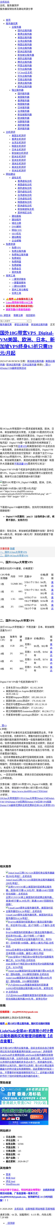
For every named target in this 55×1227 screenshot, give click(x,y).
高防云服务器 (25, 58)
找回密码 (30, 315)
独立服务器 (17, 90)
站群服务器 (23, 121)
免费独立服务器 (20, 254)
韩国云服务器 (25, 44)
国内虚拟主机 (25, 191)
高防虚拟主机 (25, 188)
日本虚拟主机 (25, 198)
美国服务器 (23, 97)
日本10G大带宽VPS (44, 805)
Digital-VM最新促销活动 (13, 368)
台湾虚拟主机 (25, 195)
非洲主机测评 (19, 170)
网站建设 (10, 174)
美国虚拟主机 (25, 184)
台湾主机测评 (19, 142)
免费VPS (16, 247)
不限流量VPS (21, 463)
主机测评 (10, 132)
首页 (8, 20)
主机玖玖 (4, 2)
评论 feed (10, 1181)
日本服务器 (23, 107)
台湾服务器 (23, 111)
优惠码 (30, 805)
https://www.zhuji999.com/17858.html (29, 791)
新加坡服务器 (25, 114)
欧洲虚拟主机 (25, 205)
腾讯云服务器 (25, 62)
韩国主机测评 (19, 146)
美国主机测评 (19, 135)
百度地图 (50, 1209)
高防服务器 (23, 125)
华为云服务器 (25, 69)
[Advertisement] (27, 397)
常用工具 (10, 275)
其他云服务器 (25, 86)
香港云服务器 (25, 34)
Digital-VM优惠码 (18, 802)
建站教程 (16, 237)
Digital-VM (42, 798)
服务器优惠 (12, 23)
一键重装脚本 (19, 282)
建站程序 (16, 219)
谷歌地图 (30, 1209)
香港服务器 (23, 100)
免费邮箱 (16, 265)
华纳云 (15, 1190)
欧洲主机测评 (19, 156)
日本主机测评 (19, 149)
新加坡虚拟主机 (26, 209)
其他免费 (16, 272)
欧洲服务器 (23, 118)
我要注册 (18, 315)
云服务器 (16, 27)
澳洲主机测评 (19, 163)
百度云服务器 (25, 79)
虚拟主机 (16, 177)
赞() (47, 364)
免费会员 (16, 268)
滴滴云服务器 (25, 83)
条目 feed (10, 1178)
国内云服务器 (25, 30)
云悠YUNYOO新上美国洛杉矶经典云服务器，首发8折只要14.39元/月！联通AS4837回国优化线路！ (30, 901)
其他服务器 (23, 128)
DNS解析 (16, 226)
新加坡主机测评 (20, 153)
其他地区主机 (25, 212)
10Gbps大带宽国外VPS (11, 798)
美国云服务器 (25, 37)
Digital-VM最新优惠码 (11, 805)
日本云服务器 (25, 48)
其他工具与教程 (20, 289)
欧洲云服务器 (25, 51)
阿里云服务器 (25, 65)
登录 (8, 1174)
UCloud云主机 (25, 72)
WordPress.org (13, 1184)
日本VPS (22, 446)
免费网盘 (16, 261)
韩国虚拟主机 (25, 202)
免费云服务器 (19, 251)
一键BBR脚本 (19, 286)
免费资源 (10, 244)
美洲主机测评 (19, 167)
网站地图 (40, 1209)
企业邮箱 (16, 240)
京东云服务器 (25, 76)
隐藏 (12, 548)
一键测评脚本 (19, 279)
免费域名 (16, 258)
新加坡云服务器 (26, 55)
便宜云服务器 (21, 324)
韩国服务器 (23, 104)
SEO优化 (16, 233)
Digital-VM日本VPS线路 (39, 802)
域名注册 (16, 223)
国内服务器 (23, 93)
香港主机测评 (19, 139)
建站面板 (16, 216)
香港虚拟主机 (25, 181)
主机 (25, 805)
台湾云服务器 (25, 41)
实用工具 (16, 293)
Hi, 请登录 (5, 315)
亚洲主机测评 (19, 160)
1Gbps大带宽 (30, 798)
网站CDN (17, 230)
